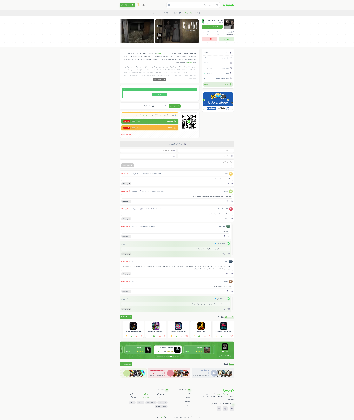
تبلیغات (188, 397)
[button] (220, 108)
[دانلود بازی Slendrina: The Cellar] (197, 350)
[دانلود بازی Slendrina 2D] (167, 350)
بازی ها (186, 13)
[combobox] (206, 156)
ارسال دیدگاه (126, 165)
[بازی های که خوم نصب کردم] (169, 373)
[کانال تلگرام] (232, 408)
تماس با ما (187, 401)
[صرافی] (218, 101)
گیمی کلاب (187, 405)
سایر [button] (154, 13)
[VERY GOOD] (125, 373)
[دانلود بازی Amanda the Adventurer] (178, 329)
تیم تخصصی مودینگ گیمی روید (225, 394)
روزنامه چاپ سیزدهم (161, 406)
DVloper (208, 53)
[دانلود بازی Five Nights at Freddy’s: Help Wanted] (223, 329)
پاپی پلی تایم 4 (162, 403)
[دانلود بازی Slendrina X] (138, 350)
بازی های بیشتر (225, 356)
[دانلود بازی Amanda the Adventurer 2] (155, 329)
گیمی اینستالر (146, 115)
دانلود (159, 95)
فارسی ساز (140, 403)
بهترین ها (175, 13)
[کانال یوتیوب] (219, 408)
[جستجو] (217, 5)
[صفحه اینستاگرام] (225, 408)
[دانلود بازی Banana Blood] (200, 329)
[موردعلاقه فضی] (213, 373)
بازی (211, 68)
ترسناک (206, 68)
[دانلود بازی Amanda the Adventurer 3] (133, 329)
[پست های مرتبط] (126, 317)
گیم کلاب (132, 403)
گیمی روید (162, 417)
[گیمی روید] (228, 5)
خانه (196, 13)
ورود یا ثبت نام (125, 5)
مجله (164, 13)
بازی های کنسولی (150, 403)
